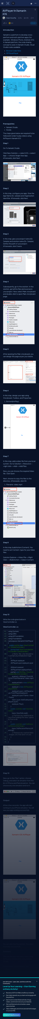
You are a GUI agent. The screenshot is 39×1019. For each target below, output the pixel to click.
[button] (35, 3)
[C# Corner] (8, 3)
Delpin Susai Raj (11, 18)
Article (33, 23)
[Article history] (19, 18)
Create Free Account (11, 1015)
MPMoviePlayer (12, 53)
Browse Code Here (13, 51)
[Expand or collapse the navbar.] (2, 3)
